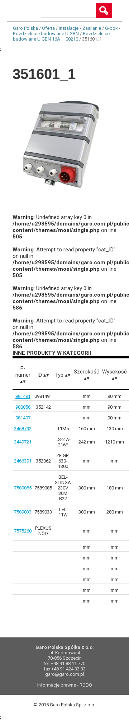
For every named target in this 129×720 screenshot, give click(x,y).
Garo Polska (25, 28)
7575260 (23, 531)
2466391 (23, 461)
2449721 (23, 442)
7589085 (23, 488)
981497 (22, 418)
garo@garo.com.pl (64, 674)
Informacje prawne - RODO (64, 685)
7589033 (23, 512)
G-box (111, 28)
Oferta (48, 28)
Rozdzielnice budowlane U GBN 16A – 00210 (61, 36)
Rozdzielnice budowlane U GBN (46, 33)
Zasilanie (91, 28)
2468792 (23, 428)
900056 (22, 407)
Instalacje (68, 28)
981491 (22, 396)
